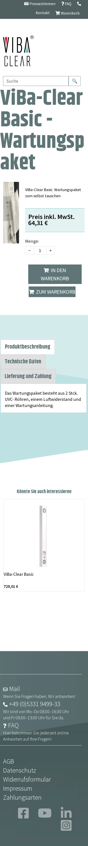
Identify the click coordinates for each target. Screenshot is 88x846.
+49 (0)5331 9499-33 (34, 704)
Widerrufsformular (27, 779)
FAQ (13, 725)
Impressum (17, 788)
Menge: (32, 241)
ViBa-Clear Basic (19, 574)
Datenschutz (19, 770)
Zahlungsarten (22, 797)
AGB (8, 761)
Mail (14, 689)
